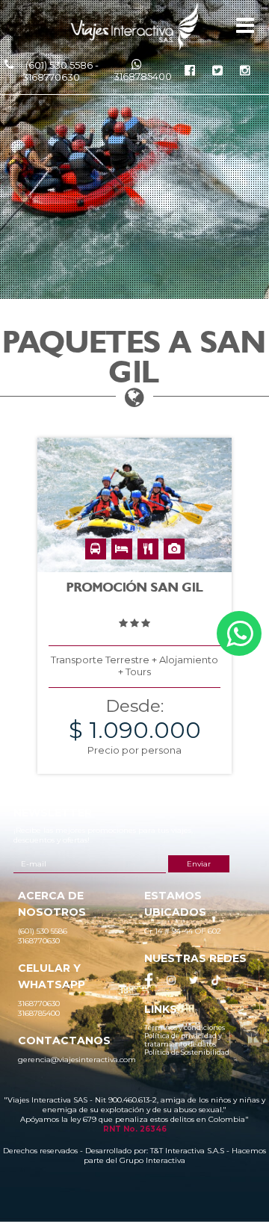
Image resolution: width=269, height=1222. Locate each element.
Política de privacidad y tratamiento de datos (183, 1040)
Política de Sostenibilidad (186, 1052)
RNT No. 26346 (135, 1129)
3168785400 (143, 76)
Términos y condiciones (184, 1027)
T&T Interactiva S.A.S (187, 1151)
